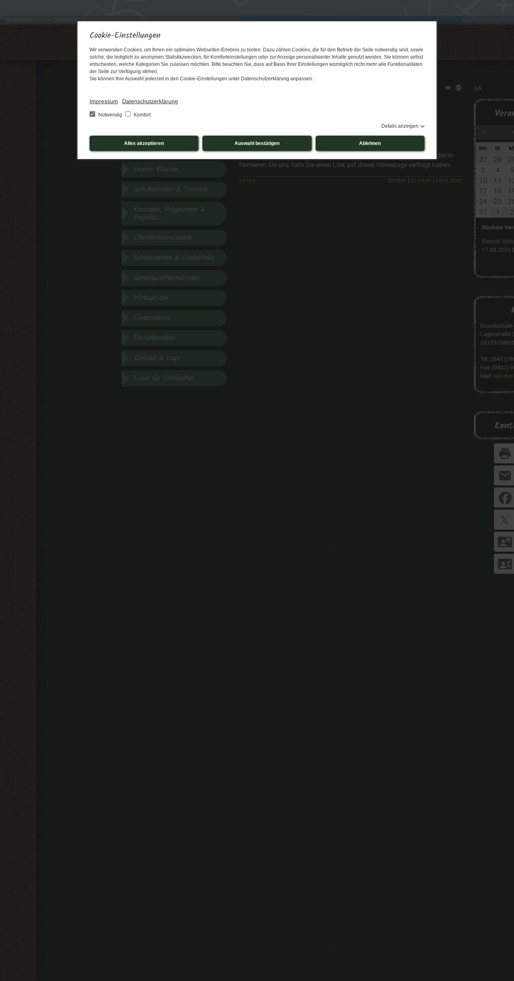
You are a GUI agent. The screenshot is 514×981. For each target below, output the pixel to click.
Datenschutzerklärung (150, 101)
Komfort (142, 115)
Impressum (104, 101)
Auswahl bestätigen (257, 143)
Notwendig (110, 115)
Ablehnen (370, 143)
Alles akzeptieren (144, 143)
